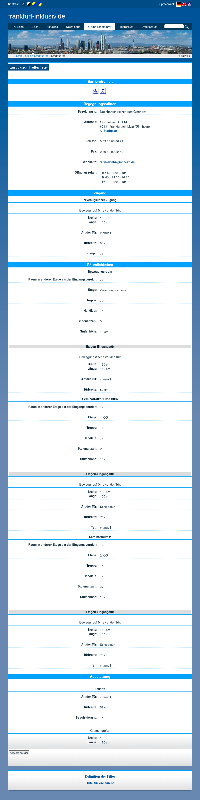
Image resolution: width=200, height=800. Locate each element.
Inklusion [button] (18, 27)
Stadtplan (110, 131)
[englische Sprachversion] (184, 4)
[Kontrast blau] (39, 4)
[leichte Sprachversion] (189, 4)
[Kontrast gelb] (34, 4)
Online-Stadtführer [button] (99, 27)
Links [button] (35, 27)
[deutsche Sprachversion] (178, 4)
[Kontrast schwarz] (28, 4)
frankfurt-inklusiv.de (36, 16)
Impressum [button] (126, 27)
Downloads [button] (73, 27)
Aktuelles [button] (52, 27)
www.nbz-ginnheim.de (119, 162)
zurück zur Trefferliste (28, 67)
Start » (20, 56)
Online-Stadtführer (36, 56)
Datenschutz (149, 27)
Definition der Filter (100, 776)
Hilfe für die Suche (100, 783)
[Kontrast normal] (23, 4)
